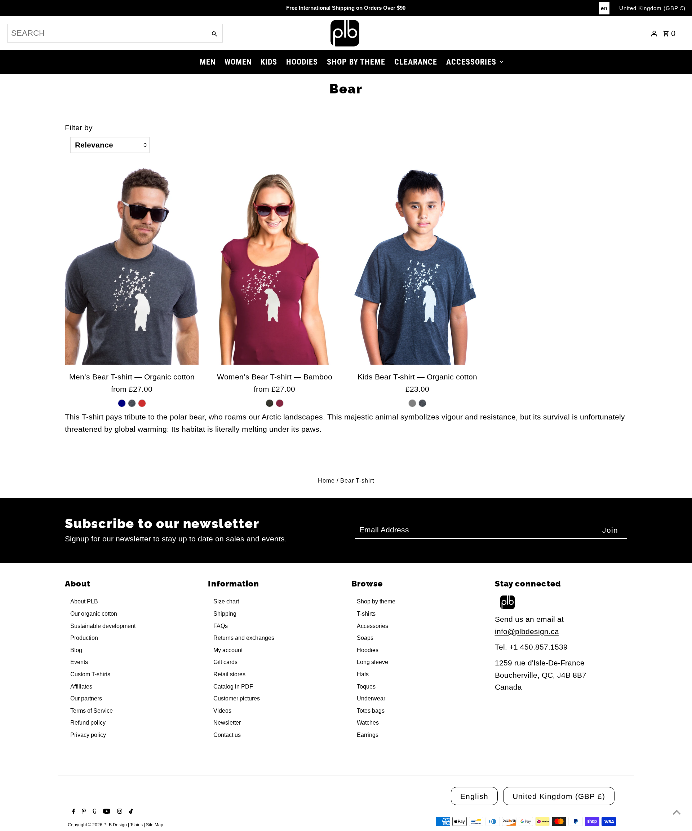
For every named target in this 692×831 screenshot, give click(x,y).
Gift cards (225, 662)
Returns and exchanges (243, 638)
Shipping (224, 614)
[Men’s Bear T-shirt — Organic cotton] (132, 264)
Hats (363, 674)
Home (326, 481)
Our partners (86, 698)
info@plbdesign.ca (527, 631)
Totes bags (371, 711)
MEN (208, 61)
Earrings (367, 735)
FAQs (220, 626)
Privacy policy (88, 735)
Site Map (154, 824)
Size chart (226, 601)
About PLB (84, 601)
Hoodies (367, 650)
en (604, 8)
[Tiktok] (130, 812)
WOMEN (238, 61)
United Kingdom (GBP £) (652, 8)
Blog (76, 650)
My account (228, 650)
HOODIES (302, 61)
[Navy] (121, 403)
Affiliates (81, 686)
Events (79, 662)
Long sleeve (372, 662)
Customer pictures (236, 698)
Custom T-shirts (90, 674)
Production (84, 638)
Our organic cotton (93, 614)
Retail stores (229, 674)
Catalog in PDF (233, 686)
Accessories (372, 626)
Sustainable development (103, 626)
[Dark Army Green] (269, 403)
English (474, 796)
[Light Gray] (412, 403)
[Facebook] (72, 812)
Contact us (227, 735)
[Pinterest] (83, 812)
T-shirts (366, 614)
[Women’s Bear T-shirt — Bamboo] (274, 264)
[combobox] (106, 33)
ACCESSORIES (471, 61)
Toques (366, 686)
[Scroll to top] (677, 812)
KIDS (269, 61)
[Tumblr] (94, 812)
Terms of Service (91, 711)
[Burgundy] (279, 403)
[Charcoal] (132, 403)
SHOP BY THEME (356, 61)
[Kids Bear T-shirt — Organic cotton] (417, 264)
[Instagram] (118, 812)
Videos (222, 711)
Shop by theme (376, 601)
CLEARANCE (415, 61)
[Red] (142, 403)
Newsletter (227, 723)
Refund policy (88, 723)
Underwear (371, 698)
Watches (368, 723)
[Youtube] (105, 812)
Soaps (365, 638)
